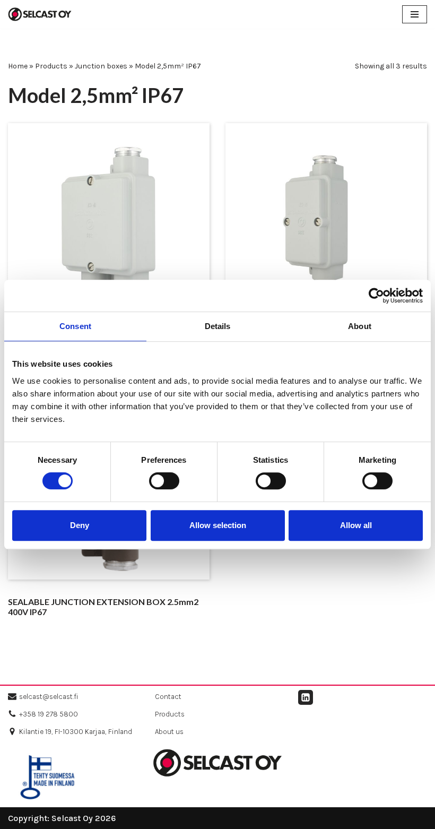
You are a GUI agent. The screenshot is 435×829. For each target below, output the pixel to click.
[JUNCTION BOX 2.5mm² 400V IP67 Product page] (108, 224)
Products (51, 66)
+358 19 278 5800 (48, 714)
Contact (168, 697)
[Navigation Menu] (414, 14)
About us (169, 732)
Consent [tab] (75, 326)
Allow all (356, 525)
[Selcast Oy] (40, 14)
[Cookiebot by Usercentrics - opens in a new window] (376, 296)
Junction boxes (101, 66)
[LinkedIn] (305, 697)
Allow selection (217, 525)
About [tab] (359, 326)
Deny (79, 525)
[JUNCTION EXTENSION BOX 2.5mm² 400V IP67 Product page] (326, 224)
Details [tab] (218, 326)
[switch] (164, 480)
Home (18, 66)
